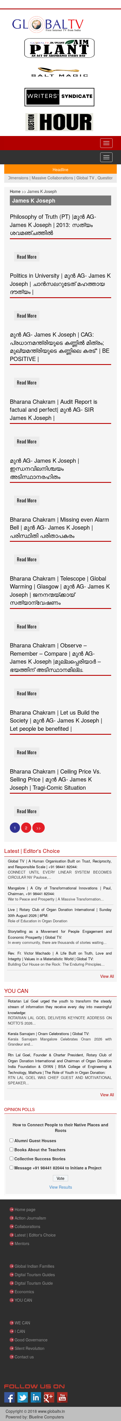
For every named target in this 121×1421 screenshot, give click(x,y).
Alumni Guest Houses (35, 1140)
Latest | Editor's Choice (35, 1235)
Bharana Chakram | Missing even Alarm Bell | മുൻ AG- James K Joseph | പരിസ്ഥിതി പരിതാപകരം (59, 527)
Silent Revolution (29, 1348)
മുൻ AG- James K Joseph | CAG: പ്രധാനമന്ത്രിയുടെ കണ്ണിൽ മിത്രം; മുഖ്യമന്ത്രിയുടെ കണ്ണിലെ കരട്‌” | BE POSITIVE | (59, 346)
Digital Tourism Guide (34, 1283)
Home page (25, 1209)
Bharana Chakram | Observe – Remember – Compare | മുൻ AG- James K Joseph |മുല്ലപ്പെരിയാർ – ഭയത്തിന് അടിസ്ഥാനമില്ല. (55, 657)
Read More (27, 256)
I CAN (20, 1331)
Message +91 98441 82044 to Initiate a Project (58, 1168)
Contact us (24, 1357)
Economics (24, 1291)
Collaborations (27, 1226)
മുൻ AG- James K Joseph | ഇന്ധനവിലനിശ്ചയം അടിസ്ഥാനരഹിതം (44, 468)
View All (107, 976)
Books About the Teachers (40, 1149)
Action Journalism (30, 1218)
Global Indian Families (34, 1266)
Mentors (22, 1243)
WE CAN (22, 1323)
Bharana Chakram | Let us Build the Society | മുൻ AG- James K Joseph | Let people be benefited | (56, 720)
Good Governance (31, 1340)
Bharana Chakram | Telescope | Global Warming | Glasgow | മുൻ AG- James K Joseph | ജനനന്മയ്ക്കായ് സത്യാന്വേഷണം (60, 590)
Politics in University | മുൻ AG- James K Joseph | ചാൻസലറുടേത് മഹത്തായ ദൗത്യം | (60, 283)
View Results (60, 1187)
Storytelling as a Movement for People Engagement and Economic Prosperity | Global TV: (60, 934)
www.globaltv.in (51, 1411)
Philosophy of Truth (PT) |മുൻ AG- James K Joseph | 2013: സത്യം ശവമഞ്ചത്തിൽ (53, 224)
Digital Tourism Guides (35, 1274)
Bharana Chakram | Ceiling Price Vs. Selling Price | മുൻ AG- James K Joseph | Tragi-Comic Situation (55, 779)
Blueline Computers (46, 1417)
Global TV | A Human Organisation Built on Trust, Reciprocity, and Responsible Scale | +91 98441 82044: (60, 864)
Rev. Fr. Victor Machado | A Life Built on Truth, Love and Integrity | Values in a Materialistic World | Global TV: (60, 956)
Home (16, 191)
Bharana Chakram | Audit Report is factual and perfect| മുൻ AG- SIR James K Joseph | (53, 409)
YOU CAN (23, 1300)
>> (38, 827)
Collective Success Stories (40, 1158)
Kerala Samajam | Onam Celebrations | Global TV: (48, 1033)
